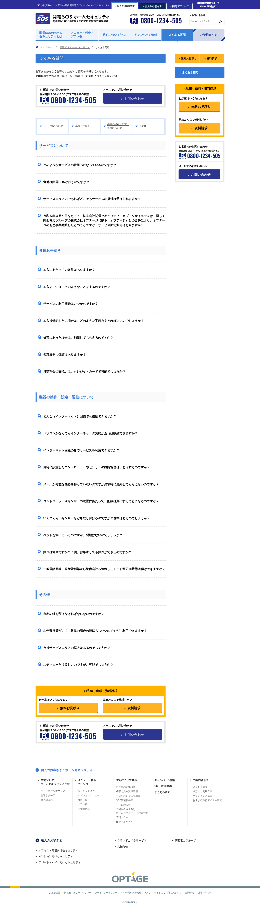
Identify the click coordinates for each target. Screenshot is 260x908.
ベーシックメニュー (89, 791)
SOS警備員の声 (124, 800)
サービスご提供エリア (53, 791)
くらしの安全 (123, 804)
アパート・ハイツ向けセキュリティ (60, 862)
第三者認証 (54, 892)
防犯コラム (122, 817)
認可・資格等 (204, 892)
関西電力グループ (185, 840)
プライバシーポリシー (106, 892)
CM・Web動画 (163, 786)
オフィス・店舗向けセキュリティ (58, 850)
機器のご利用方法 (202, 791)
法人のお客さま (51, 840)
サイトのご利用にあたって (167, 892)
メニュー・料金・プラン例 (82, 34)
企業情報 (189, 892)
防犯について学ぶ (114, 34)
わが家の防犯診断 (125, 787)
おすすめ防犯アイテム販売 (207, 800)
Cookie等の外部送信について (135, 892)
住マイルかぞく (124, 821)
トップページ (47, 47)
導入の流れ (47, 800)
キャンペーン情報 (145, 34)
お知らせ (122, 846)
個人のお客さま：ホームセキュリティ (67, 770)
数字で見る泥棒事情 (127, 791)
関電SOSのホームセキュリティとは (50, 34)
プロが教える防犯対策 (128, 795)
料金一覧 (82, 800)
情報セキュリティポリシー (77, 892)
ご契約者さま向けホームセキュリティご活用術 (132, 811)
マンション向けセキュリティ (56, 856)
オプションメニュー (89, 795)
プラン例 (82, 804)
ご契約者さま (208, 34)
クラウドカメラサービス (131, 840)
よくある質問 (177, 34)
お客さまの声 (48, 795)
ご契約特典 (84, 808)
